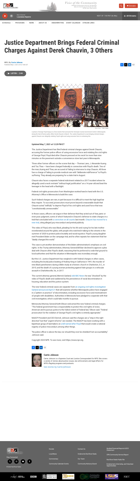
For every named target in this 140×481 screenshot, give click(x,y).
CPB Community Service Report (118, 455)
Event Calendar (73, 23)
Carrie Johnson (16, 62)
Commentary (53, 459)
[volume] (11, 15)
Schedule (6, 23)
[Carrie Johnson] (37, 360)
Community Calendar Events (59, 464)
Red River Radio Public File (116, 459)
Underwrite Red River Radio (87, 454)
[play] (5, 16)
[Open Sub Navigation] (12, 23)
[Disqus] (70, 411)
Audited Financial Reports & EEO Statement (118, 449)
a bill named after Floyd (71, 324)
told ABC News (78, 276)
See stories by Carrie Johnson (57, 367)
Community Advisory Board (87, 464)
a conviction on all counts (64, 219)
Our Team (81, 459)
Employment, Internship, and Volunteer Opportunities (120, 465)
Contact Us (81, 449)
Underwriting (58, 23)
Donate (132, 6)
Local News (53, 454)
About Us (43, 23)
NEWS (31, 23)
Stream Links (88, 23)
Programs (20, 23)
